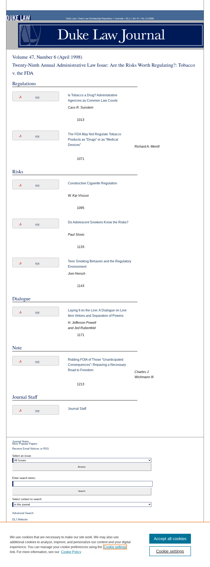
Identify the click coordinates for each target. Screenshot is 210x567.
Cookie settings (115, 547)
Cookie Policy (71, 552)
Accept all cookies (170, 538)
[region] (105, 544)
